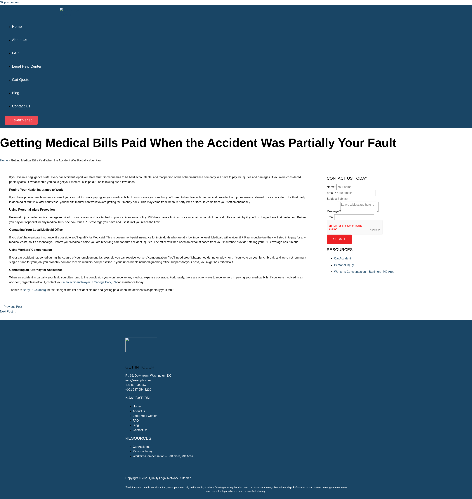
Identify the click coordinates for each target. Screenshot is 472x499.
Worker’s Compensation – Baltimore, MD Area (364, 271)
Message (334, 211)
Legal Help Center (145, 415)
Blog (136, 425)
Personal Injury (344, 265)
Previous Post (11, 306)
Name (331, 187)
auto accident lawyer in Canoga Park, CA (90, 282)
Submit (339, 239)
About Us (139, 411)
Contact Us (140, 430)
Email (331, 192)
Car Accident (342, 258)
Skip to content (9, 2)
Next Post (8, 311)
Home (4, 160)
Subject (332, 198)
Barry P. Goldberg (34, 290)
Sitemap (185, 478)
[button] (21, 120)
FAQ (136, 420)
